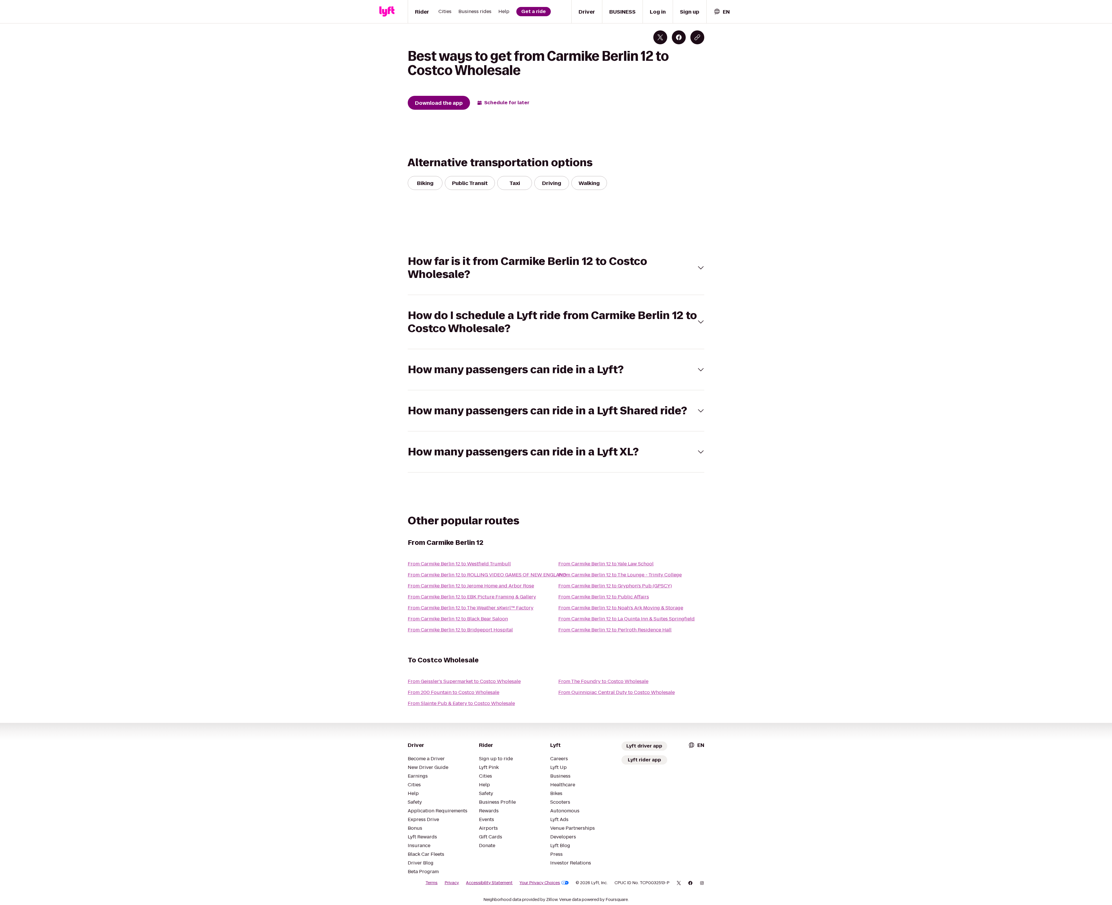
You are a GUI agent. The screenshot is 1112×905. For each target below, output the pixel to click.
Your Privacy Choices (540, 883)
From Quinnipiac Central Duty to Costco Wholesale (616, 692)
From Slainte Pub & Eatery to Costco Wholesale (461, 703)
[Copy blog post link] (697, 37)
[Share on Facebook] (679, 37)
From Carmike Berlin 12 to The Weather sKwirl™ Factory (470, 607)
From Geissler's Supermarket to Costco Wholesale (464, 681)
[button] (556, 268)
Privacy (452, 883)
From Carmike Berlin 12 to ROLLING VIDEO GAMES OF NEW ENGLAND (487, 574)
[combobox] (722, 11)
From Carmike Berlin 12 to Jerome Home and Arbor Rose (471, 585)
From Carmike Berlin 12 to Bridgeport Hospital (460, 629)
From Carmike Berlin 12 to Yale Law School (606, 563)
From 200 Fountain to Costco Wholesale (453, 692)
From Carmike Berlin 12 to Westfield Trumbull (459, 563)
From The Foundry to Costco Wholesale (603, 681)
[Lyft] (387, 11)
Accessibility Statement (489, 883)
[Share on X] (660, 37)
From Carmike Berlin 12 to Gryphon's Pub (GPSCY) (615, 585)
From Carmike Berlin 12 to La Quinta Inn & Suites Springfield (626, 618)
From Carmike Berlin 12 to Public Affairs (603, 596)
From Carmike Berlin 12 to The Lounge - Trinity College (620, 574)
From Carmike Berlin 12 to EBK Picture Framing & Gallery (472, 596)
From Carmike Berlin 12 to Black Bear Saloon (458, 618)
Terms (431, 883)
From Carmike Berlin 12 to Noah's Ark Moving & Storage (620, 607)
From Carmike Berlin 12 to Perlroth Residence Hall (615, 629)
